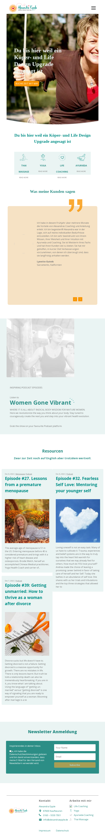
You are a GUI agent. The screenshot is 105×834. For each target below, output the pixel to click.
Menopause (20, 474)
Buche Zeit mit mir (27, 83)
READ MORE (23, 177)
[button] (93, 8)
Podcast (29, 474)
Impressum (44, 830)
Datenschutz (62, 830)
